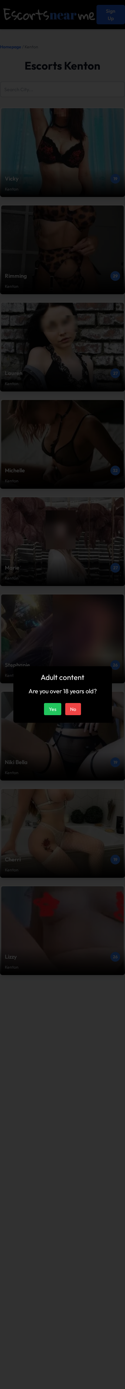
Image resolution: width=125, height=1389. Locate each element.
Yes (52, 709)
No (73, 709)
